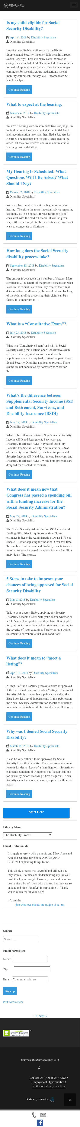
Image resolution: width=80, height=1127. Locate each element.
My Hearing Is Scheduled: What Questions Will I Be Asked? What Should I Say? (37, 177)
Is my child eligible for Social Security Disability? (33, 25)
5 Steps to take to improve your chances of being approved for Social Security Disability (39, 585)
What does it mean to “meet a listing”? (33, 661)
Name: (7, 959)
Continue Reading (19, 90)
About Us (51, 1078)
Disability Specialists (43, 37)
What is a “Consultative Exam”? (36, 324)
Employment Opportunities (48, 1082)
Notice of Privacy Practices (48, 1086)
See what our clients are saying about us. (40, 904)
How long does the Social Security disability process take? (37, 253)
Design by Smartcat (38, 1099)
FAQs (63, 1078)
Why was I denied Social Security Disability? (36, 734)
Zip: (8, 969)
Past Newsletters (13, 1002)
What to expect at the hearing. (34, 104)
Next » (43, 1016)
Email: (7, 979)
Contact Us (36, 1078)
